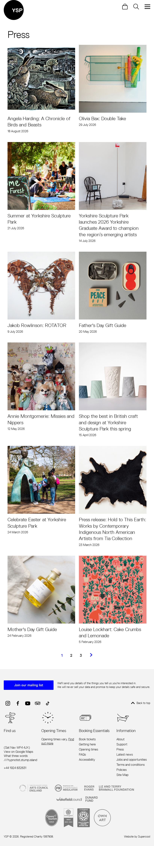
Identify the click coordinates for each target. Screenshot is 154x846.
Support (121, 744)
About (120, 739)
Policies (121, 770)
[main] (77, 336)
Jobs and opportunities (131, 759)
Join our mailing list (28, 685)
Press (120, 749)
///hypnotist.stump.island (20, 760)
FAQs (82, 754)
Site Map (122, 775)
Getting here (87, 744)
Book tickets (87, 739)
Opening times (88, 749)
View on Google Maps (18, 752)
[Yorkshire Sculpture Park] (14, 10)
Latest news (124, 754)
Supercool (144, 836)
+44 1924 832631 (15, 768)
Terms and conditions (130, 765)
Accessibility (87, 759)
